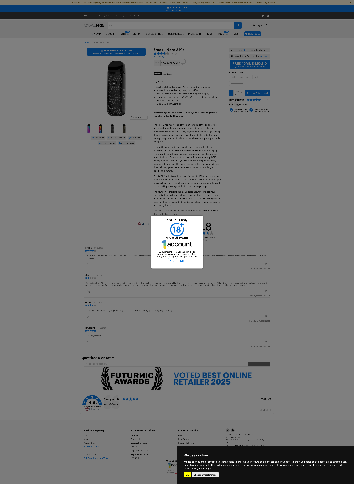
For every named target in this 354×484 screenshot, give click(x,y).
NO (182, 261)
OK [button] (187, 475)
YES (172, 261)
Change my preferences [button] (205, 475)
